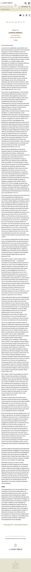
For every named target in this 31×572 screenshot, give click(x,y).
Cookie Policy (16, 565)
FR (16, 22)
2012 (8, 9)
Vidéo (15, 40)
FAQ (15, 561)
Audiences (4, 9)
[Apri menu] (29, 3)
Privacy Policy (15, 568)
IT (21, 22)
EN (10, 22)
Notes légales (15, 563)
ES (13, 22)
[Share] (30, 15)
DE (7, 22)
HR (18, 22)
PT (24, 22)
